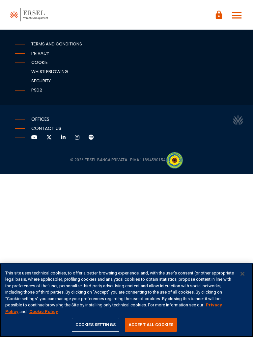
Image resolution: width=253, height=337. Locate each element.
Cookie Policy (43, 311)
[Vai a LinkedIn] (64, 137)
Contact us (46, 128)
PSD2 (36, 90)
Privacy (40, 53)
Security (41, 81)
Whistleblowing (49, 71)
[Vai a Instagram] (78, 137)
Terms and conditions (56, 44)
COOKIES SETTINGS (95, 324)
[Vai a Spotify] (91, 137)
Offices (40, 119)
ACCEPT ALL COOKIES (150, 324)
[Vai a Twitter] (49, 137)
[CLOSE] (242, 274)
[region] (126, 300)
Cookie (39, 62)
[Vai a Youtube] (35, 137)
